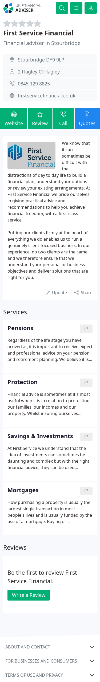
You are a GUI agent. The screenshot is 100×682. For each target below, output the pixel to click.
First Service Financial (38, 32)
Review (40, 123)
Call (63, 123)
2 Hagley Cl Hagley (39, 71)
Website (14, 123)
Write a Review (28, 595)
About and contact (27, 647)
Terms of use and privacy (34, 675)
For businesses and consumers (41, 661)
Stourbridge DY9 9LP (41, 59)
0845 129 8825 (34, 83)
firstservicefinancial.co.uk (46, 95)
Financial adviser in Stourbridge (42, 43)
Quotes (87, 123)
